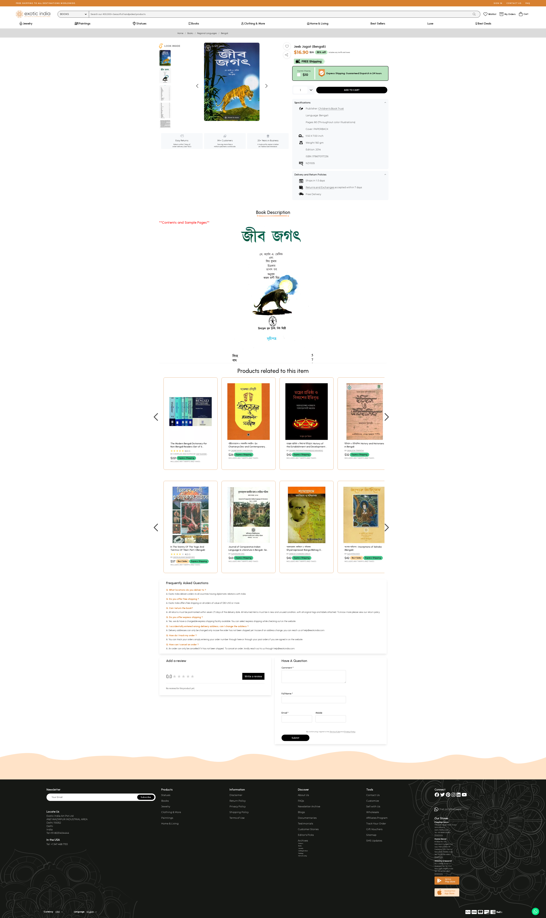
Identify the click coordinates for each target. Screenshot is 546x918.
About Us (303, 795)
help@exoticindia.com (313, 630)
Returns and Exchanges (320, 187)
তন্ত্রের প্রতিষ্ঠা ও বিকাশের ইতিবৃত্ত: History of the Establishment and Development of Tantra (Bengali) (306, 446)
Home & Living (170, 823)
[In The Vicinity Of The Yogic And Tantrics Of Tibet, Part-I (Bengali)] (190, 542)
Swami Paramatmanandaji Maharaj (306, 450)
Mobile (319, 712)
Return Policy (237, 800)
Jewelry (165, 806)
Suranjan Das (237, 554)
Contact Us (372, 795)
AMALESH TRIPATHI (355, 450)
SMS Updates (374, 840)
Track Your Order (376, 823)
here (239, 639)
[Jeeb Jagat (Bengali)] (165, 58)
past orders (263, 639)
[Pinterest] (448, 795)
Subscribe (146, 797)
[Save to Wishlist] (287, 47)
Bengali (224, 33)
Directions (439, 835)
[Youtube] (464, 795)
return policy (374, 612)
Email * (285, 712)
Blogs (301, 812)
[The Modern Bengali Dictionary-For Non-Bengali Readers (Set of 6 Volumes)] (190, 439)
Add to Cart (352, 90)
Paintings (167, 818)
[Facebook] (437, 795)
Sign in (498, 3)
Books (190, 33)
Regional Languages (207, 33)
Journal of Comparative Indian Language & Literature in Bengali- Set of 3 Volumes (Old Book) (248, 550)
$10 (305, 75)
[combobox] (280, 14)
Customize (372, 800)
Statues (165, 795)
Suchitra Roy (353, 554)
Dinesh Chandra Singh (299, 554)
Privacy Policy (349, 732)
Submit (295, 737)
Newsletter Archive (309, 806)
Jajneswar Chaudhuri (242, 450)
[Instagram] (453, 795)
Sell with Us (373, 806)
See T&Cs (187, 147)
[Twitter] (442, 795)
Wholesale (372, 812)
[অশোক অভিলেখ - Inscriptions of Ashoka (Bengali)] (364, 542)
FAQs (301, 800)
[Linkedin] (459, 795)
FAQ (528, 3)
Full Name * (287, 693)
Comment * (288, 667)
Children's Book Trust (331, 108)
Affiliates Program (377, 818)
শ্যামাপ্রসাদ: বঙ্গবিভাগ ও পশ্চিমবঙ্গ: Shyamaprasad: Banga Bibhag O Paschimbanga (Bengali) (304, 550)
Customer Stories (308, 829)
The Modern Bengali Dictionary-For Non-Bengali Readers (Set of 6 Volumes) (188, 446)
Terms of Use (335, 732)
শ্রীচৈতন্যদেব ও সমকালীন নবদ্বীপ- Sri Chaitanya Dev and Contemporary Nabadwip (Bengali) (246, 446)
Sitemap (371, 835)
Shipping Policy (239, 812)
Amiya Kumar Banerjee (184, 557)
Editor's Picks (306, 835)
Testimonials (305, 823)
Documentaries (307, 818)
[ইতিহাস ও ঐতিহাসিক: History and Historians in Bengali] (364, 439)
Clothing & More (171, 812)
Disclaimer (235, 795)
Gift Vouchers (374, 829)
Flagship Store (442, 822)
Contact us (513, 3)
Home (180, 33)
